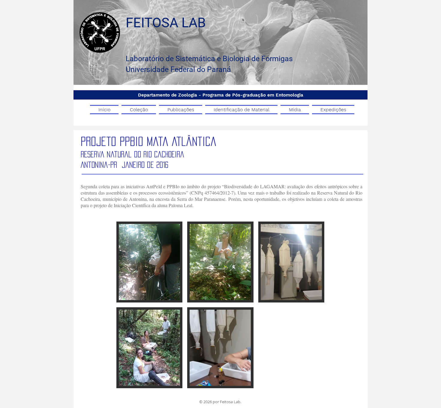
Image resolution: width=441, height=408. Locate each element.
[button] (149, 262)
